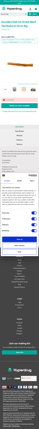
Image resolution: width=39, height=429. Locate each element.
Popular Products (19, 287)
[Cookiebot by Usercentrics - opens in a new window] (28, 175)
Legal (19, 302)
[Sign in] (30, 9)
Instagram (19, 334)
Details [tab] (19, 181)
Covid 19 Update (19, 276)
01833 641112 (13, 42)
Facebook (19, 323)
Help (19, 263)
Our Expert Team (19, 279)
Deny (19, 252)
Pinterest (19, 331)
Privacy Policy (19, 305)
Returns (19, 144)
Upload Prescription (19, 268)
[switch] (34, 218)
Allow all (19, 239)
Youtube (19, 328)
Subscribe (19, 352)
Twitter (19, 325)
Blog (19, 284)
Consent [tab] (7, 181)
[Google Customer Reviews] (29, 378)
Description (19, 127)
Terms (19, 308)
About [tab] (32, 181)
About (19, 260)
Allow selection (19, 245)
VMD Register (16, 426)
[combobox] (14, 14)
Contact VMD (7, 426)
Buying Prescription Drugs (19, 282)
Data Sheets (19, 131)
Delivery (20, 140)
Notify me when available (19, 106)
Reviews (19, 136)
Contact (19, 265)
